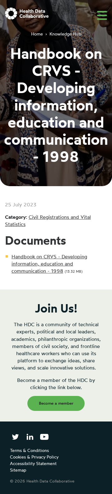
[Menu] (102, 15)
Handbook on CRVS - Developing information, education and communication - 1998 (49, 263)
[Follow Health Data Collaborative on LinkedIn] (29, 436)
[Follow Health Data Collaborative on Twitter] (15, 436)
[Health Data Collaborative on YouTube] (44, 436)
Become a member (56, 403)
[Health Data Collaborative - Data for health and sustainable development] (27, 13)
